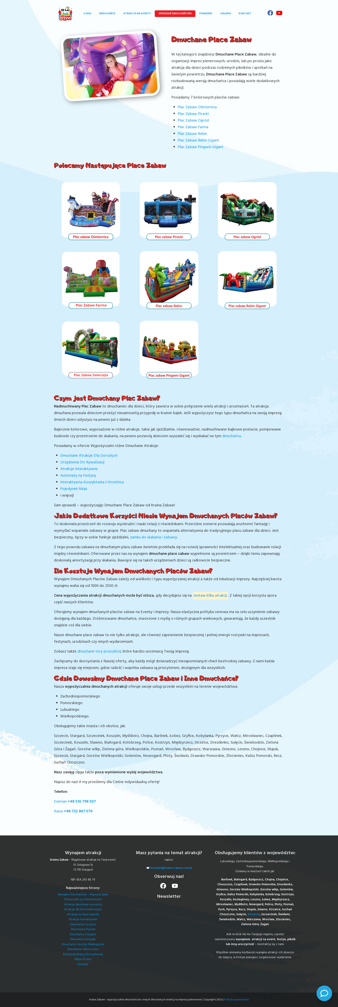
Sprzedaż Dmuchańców (175, 13)
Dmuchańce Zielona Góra (83, 949)
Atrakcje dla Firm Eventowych (83, 909)
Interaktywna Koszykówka (82, 482)
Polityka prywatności (236, 999)
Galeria (225, 13)
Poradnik (205, 13)
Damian (75, 801)
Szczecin (254, 914)
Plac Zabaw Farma (193, 127)
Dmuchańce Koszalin (83, 939)
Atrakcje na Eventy (137, 13)
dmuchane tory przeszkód (99, 651)
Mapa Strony (83, 959)
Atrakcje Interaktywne (79, 469)
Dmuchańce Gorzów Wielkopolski (83, 944)
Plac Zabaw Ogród (194, 120)
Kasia (73, 811)
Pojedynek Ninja (73, 489)
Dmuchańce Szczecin (83, 924)
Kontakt (245, 13)
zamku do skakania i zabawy (153, 537)
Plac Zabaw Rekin (192, 134)
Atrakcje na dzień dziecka (83, 914)
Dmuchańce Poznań (83, 929)
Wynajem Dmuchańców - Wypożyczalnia (83, 894)
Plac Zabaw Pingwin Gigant (200, 147)
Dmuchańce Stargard (83, 934)
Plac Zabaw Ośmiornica (197, 107)
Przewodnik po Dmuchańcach (83, 899)
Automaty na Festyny (78, 476)
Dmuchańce (107, 13)
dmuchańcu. (232, 436)
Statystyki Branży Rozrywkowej (83, 954)
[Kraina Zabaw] (65, 14)
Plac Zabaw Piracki (193, 114)
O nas (87, 13)
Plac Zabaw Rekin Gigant (198, 140)
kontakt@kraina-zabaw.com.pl (171, 868)
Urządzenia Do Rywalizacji (82, 462)
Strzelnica (115, 482)
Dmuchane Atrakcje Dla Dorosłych (89, 456)
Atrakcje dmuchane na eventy (83, 904)
